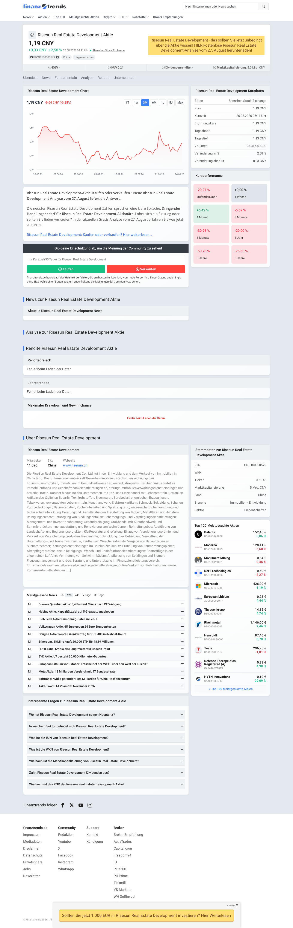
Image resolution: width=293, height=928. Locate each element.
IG (115, 862)
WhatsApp (66, 869)
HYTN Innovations (217, 677)
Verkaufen (148, 269)
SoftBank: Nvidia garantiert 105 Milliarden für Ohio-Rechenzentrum (84, 679)
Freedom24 (122, 855)
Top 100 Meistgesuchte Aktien (232, 689)
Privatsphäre (32, 862)
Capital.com (123, 848)
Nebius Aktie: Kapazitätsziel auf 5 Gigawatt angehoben (76, 611)
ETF (122, 17)
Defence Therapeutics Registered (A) (220, 662)
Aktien (42, 17)
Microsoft (211, 584)
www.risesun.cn (75, 465)
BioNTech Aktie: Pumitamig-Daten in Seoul (68, 619)
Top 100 (59, 17)
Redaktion (66, 834)
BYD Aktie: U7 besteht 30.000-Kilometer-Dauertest (73, 656)
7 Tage (87, 595)
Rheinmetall (212, 622)
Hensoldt (210, 635)
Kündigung (94, 841)
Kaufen (68, 269)
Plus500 (120, 869)
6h (61, 595)
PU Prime (121, 876)
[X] (72, 805)
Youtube (64, 841)
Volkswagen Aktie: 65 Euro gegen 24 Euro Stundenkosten (77, 626)
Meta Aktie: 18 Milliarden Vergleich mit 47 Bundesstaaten (78, 671)
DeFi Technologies (217, 571)
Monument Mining (217, 558)
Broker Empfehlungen (168, 17)
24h (77, 595)
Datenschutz (32, 855)
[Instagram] (90, 805)
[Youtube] (81, 805)
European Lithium (216, 596)
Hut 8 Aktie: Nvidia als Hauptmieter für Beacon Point (74, 649)
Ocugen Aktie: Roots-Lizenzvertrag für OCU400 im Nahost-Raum (82, 634)
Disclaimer (31, 848)
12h (69, 595)
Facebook (65, 855)
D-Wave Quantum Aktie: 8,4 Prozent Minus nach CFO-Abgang (80, 604)
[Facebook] (62, 805)
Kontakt (92, 834)
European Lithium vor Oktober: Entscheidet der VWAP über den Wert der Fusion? (93, 664)
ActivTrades (123, 841)
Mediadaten (32, 841)
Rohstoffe (139, 17)
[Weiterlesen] (182, 604)
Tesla (208, 648)
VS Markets (122, 889)
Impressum (31, 834)
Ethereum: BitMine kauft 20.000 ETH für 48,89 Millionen (77, 641)
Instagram (66, 862)
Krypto (107, 17)
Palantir (210, 532)
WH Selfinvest (124, 896)
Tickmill (120, 882)
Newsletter (31, 876)
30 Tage (99, 595)
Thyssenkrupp (214, 609)
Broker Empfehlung (128, 834)
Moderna (210, 545)
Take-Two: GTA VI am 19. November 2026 (67, 686)
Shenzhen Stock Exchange (108, 50)
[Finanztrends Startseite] (44, 8)
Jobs (27, 869)
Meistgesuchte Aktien (84, 17)
